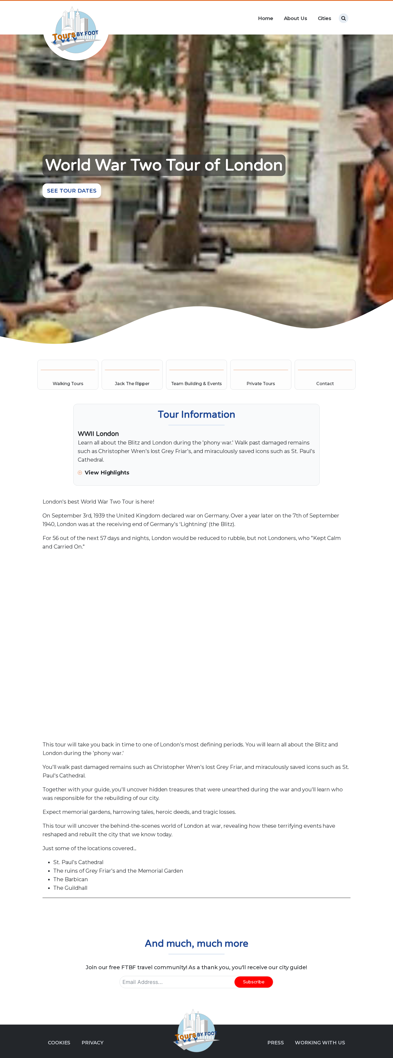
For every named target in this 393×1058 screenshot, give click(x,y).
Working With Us (320, 1043)
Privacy (92, 1043)
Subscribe (253, 981)
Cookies (59, 1043)
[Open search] (343, 18)
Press (275, 1043)
